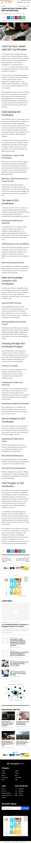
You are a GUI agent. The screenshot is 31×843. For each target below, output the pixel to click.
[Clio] (3, 14)
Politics (4, 773)
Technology (5, 777)
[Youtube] (16, 795)
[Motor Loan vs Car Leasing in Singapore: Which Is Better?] (22, 735)
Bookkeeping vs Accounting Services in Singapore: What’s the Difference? (19, 653)
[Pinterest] (16, 17)
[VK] (20, 17)
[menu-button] (2, 2)
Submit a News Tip (7, 795)
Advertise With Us (6, 793)
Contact (4, 797)
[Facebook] (8, 17)
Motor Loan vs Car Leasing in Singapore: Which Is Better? (22, 743)
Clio (6, 13)
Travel (3, 771)
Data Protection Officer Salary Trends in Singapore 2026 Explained (8, 724)
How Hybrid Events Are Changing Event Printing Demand (22, 723)
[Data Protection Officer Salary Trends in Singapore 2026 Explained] (8, 716)
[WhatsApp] (23, 17)
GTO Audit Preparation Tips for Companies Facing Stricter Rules (19, 663)
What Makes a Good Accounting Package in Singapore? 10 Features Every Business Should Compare (18, 642)
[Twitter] (12, 17)
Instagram (21, 791)
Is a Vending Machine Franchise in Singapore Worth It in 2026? (15, 625)
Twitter (20, 793)
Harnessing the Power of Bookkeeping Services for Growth (22, 560)
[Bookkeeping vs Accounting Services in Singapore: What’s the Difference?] (5, 653)
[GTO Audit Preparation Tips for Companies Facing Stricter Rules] (5, 663)
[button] (28, 2)
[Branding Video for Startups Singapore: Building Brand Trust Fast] (8, 735)
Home (3, 789)
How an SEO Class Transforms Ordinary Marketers (7, 560)
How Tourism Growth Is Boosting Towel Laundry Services (18, 673)
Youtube (20, 795)
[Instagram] (16, 791)
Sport (3, 775)
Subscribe (25, 808)
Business (12, 660)
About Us (4, 791)
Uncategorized (5, 622)
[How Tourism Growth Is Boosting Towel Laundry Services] (5, 673)
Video (3, 779)
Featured (4, 6)
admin (10, 622)
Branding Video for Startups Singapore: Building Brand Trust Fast (8, 743)
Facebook (21, 789)
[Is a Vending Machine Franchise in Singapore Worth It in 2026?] (15, 612)
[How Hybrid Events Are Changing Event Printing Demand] (22, 716)
